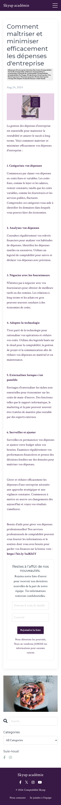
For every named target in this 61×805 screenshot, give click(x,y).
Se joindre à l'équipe (41, 798)
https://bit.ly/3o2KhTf (21, 554)
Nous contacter (18, 798)
